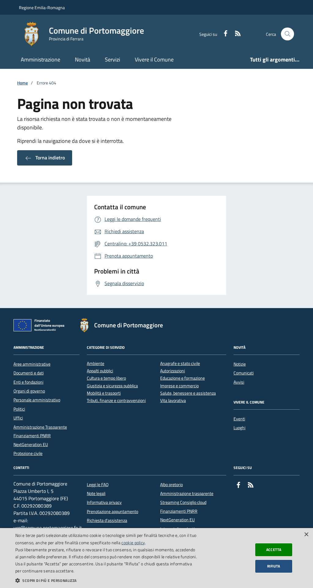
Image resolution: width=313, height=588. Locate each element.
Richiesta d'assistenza (107, 520)
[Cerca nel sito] (287, 34)
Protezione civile (27, 453)
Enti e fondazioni (28, 382)
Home (22, 83)
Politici (19, 409)
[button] (106, 580)
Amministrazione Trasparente (40, 427)
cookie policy (133, 542)
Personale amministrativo (36, 399)
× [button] (306, 534)
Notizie (240, 364)
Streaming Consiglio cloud (183, 502)
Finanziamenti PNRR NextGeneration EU (32, 440)
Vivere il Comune (154, 59)
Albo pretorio (171, 484)
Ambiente (95, 363)
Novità (82, 59)
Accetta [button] (274, 550)
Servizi (112, 59)
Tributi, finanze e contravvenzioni (116, 400)
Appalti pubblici (100, 371)
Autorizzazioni (172, 371)
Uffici (18, 418)
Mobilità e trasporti (104, 393)
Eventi (239, 418)
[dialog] (156, 558)
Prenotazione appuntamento (112, 511)
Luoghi (239, 427)
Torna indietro (49, 157)
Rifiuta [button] (273, 566)
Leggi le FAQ (98, 484)
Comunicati (244, 373)
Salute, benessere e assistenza (188, 393)
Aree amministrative (31, 364)
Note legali (96, 493)
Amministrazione (40, 59)
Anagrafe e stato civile (180, 363)
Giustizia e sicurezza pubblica (112, 386)
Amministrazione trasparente (186, 493)
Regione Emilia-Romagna (42, 7)
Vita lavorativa (173, 400)
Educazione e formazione (182, 378)
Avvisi (239, 382)
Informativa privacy (104, 502)
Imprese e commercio (179, 386)
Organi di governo (29, 391)
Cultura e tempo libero (106, 378)
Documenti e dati (28, 373)
